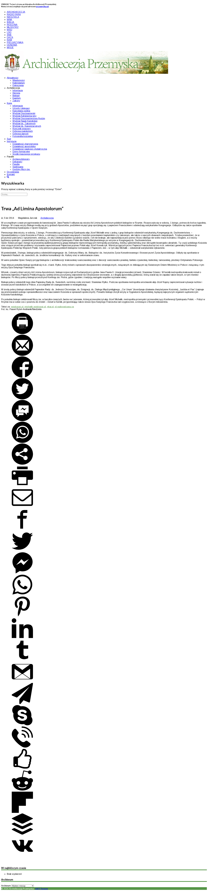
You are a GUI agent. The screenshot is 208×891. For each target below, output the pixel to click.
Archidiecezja (47, 218)
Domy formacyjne (21, 151)
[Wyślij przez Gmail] (22, 681)
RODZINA (12, 24)
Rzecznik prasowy (21, 128)
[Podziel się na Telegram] (22, 703)
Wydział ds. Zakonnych (24, 123)
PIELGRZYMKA (15, 42)
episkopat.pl (17, 307)
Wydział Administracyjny (24, 116)
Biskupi (16, 95)
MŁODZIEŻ (13, 27)
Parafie (16, 164)
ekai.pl (50, 307)
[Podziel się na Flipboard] (22, 812)
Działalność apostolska (24, 146)
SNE (9, 35)
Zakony (16, 100)
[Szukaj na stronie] (8, 177)
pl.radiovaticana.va (64, 307)
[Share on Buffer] (22, 834)
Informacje (17, 90)
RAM (9, 40)
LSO (9, 32)
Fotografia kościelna (22, 136)
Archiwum (6, 885)
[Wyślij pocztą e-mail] (22, 355)
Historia (16, 93)
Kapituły (16, 98)
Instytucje (12, 141)
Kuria (9, 103)
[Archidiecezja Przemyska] (84, 73)
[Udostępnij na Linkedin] (22, 638)
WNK (9, 19)
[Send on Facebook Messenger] (22, 420)
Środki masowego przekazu (26, 154)
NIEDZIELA (13, 17)
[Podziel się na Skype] (22, 725)
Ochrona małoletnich (22, 131)
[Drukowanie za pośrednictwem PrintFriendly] (22, 333)
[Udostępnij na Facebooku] (22, 377)
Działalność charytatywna (25, 144)
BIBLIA (10, 22)
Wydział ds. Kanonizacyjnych (26, 126)
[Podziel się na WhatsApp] (22, 442)
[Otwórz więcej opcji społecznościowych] (22, 464)
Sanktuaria (17, 167)
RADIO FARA (14, 14)
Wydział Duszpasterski (23, 113)
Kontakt (11, 174)
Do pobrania (13, 172)
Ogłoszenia (18, 85)
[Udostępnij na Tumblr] (22, 660)
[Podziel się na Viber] (22, 747)
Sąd (9, 139)
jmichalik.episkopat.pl (35, 307)
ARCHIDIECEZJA (16, 12)
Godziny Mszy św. (21, 169)
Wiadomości (18, 80)
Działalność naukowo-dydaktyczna (29, 149)
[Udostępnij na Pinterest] (22, 616)
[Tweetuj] (22, 398)
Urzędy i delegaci (21, 108)
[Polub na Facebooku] (22, 768)
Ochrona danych (20, 134)
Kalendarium (18, 83)
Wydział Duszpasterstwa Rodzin (28, 118)
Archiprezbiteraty (21, 159)
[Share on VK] (22, 855)
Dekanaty (17, 162)
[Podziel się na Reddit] (22, 790)
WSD (9, 30)
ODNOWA (12, 45)
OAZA (10, 37)
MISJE (10, 47)
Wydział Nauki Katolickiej (24, 121)
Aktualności (12, 78)
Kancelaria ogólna (21, 111)
